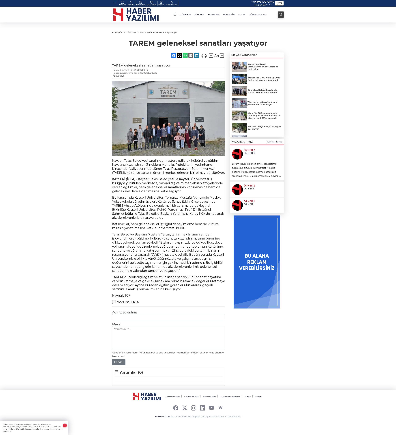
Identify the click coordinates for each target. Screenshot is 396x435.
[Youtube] (211, 408)
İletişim (258, 396)
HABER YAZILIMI (162, 416)
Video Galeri (151, 5)
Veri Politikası (209, 396)
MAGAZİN (229, 14)
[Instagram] (193, 408)
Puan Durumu (171, 5)
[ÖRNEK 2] (237, 189)
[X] (184, 408)
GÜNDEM (185, 14)
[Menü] (115, 3)
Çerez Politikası (191, 396)
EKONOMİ (214, 14)
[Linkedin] (202, 408)
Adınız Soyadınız (124, 312)
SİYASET (199, 14)
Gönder (118, 362)
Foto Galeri (140, 5)
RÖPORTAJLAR (258, 14)
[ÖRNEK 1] (237, 205)
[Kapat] (65, 425)
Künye (248, 396)
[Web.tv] (220, 408)
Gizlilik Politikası (172, 396)
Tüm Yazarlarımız (274, 142)
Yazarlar (131, 5)
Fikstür (161, 5)
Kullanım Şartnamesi (230, 396)
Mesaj (116, 324)
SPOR (241, 14)
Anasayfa (122, 5)
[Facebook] (176, 408)
